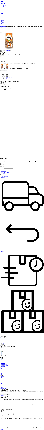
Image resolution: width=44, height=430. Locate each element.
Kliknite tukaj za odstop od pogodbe (3, 388)
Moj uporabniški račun (3, 362)
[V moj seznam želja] (0, 56)
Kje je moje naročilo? (5, 5)
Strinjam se (1, 394)
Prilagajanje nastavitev (8, 394)
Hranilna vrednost (2, 83)
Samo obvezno (4, 394)
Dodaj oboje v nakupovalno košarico (3, 70)
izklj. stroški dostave (8, 50)
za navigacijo (2, 0)
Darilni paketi (2, 374)
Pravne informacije (2, 90)
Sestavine (2, 80)
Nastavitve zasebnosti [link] (3, 385)
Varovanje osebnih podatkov (4, 383)
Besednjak (2, 373)
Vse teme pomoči (4, 8)
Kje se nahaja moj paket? (3, 370)
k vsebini (2, 1)
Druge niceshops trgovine (3, 387)
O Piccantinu (2, 376)
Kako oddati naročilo (3, 363)
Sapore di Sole (3, 26)
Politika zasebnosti (2, 395)
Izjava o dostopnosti (3, 384)
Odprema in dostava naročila (4, 364)
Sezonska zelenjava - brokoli (4, 173)
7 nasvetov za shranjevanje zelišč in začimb (5, 172)
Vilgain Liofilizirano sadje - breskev (4, 176)
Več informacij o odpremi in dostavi (3, 58)
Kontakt (3, 7)
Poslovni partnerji (3, 366)
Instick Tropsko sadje (3, 177)
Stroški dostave (4, 6)
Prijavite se (2, 368)
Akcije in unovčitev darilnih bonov (4, 365)
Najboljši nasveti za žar (3, 171)
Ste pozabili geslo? (3, 369)
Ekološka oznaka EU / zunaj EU (9, 77)
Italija (6, 78)
